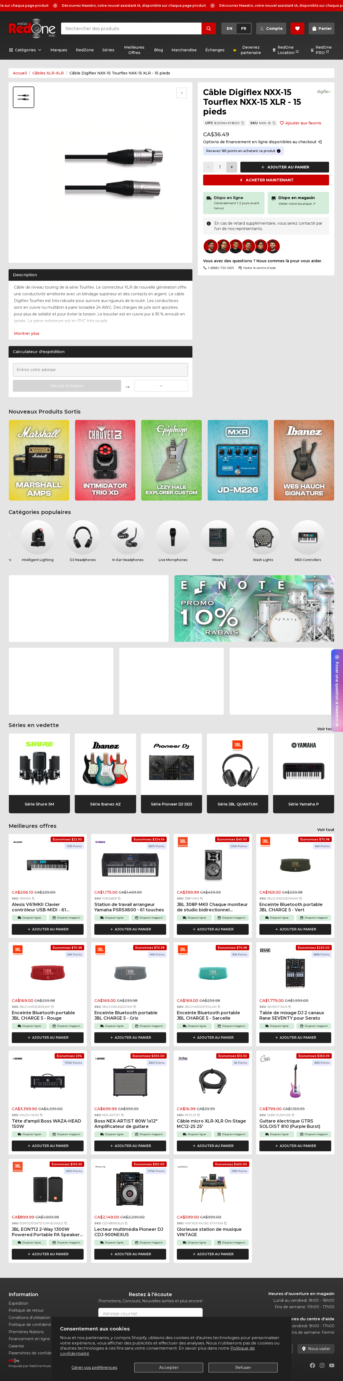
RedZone (85, 50)
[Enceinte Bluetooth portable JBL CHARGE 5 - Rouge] (48, 974)
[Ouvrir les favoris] (297, 28)
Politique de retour (26, 1310)
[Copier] (242, 123)
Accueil (20, 73)
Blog (158, 50)
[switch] (236, 28)
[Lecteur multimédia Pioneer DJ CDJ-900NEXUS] (130, 1191)
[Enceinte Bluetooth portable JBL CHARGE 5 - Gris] (130, 974)
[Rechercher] (209, 28)
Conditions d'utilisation (29, 1317)
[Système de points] (279, 151)
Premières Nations (26, 1331)
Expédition (18, 1303)
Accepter (168, 1367)
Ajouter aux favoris (303, 123)
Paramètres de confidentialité (36, 1353)
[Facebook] (312, 1365)
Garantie (16, 1346)
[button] (33, 898)
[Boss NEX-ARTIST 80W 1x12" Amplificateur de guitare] (130, 1083)
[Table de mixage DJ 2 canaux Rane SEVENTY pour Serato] (295, 974)
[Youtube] (331, 1365)
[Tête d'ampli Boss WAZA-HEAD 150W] (48, 1083)
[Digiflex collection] (323, 91)
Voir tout (325, 729)
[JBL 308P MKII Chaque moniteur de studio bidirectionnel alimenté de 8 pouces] (213, 866)
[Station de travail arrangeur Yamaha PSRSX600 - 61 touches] (130, 866)
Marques (58, 50)
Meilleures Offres (134, 50)
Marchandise (184, 50)
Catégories (25, 50)
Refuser (243, 1367)
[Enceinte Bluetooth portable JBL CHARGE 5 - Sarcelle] (213, 974)
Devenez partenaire (251, 50)
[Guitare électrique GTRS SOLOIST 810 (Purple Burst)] (295, 1083)
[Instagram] (322, 1365)
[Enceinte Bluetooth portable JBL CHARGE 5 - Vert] (295, 866)
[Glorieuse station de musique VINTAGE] (213, 1191)
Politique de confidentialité (34, 1324)
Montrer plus (26, 333)
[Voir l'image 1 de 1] (23, 97)
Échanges (215, 50)
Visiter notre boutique (296, 204)
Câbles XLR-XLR (48, 73)
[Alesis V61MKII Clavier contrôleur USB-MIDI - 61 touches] (48, 866)
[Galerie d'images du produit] (24, 253)
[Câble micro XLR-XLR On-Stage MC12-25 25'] (213, 1083)
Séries (108, 50)
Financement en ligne (29, 1338)
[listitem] (39, 460)
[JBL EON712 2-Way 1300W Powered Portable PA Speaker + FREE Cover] (48, 1191)
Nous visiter (319, 1348)
